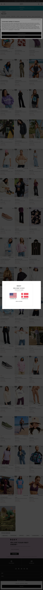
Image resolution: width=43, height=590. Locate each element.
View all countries (19, 301)
